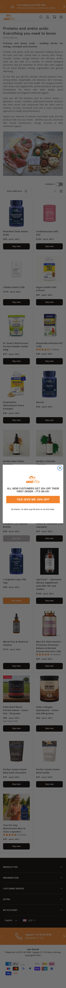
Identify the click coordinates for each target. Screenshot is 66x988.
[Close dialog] (60, 468)
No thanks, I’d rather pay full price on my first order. (33, 509)
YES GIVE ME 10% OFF (33, 499)
